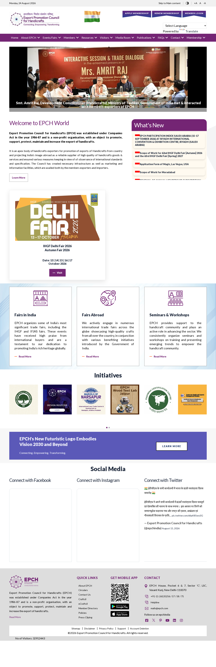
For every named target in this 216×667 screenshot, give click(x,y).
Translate (191, 31)
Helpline (155, 602)
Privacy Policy (106, 628)
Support (121, 628)
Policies (82, 612)
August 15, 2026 (171, 528)
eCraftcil (83, 603)
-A (204, 3)
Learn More (171, 446)
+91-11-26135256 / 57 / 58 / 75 (167, 596)
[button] (106, 427)
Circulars (83, 590)
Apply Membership (137, 13)
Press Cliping (85, 617)
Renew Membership (167, 13)
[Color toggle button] (187, 2)
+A (196, 3)
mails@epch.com (159, 608)
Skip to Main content (170, 3)
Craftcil (82, 599)
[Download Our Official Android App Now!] (120, 604)
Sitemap (76, 628)
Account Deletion (139, 628)
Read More (15, 617)
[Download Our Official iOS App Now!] (120, 613)
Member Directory (88, 608)
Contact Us (84, 594)
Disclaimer (89, 628)
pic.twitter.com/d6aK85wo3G (187, 515)
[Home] (34, 19)
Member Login (194, 13)
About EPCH (85, 585)
